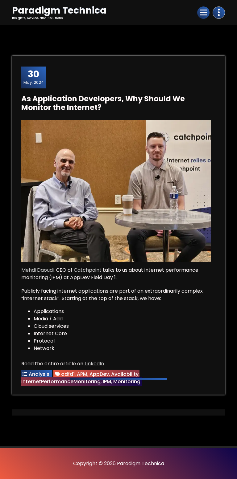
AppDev (99, 374)
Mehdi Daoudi (37, 270)
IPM (107, 381)
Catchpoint (88, 270)
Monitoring (126, 381)
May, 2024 (33, 77)
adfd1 (68, 374)
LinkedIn (94, 363)
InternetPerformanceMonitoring (61, 381)
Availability (125, 374)
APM (82, 374)
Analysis (39, 374)
